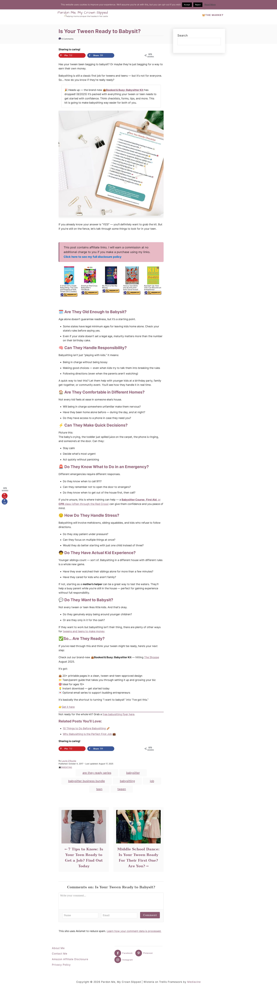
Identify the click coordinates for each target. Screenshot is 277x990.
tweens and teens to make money (83, 631)
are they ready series (97, 772)
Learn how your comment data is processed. (134, 931)
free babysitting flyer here (118, 714)
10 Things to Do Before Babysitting (84, 728)
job (152, 781)
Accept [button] (187, 4)
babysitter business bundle (86, 781)
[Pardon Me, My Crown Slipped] (84, 12)
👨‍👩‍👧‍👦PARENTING (65, 767)
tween (121, 789)
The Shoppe (151, 657)
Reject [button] (198, 4)
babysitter (133, 772)
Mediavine (194, 981)
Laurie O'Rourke (68, 761)
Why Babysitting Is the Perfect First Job (87, 734)
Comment (150, 915)
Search (182, 35)
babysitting (127, 781)
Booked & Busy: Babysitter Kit (124, 89)
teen (99, 789)
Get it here (68, 706)
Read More (210, 4)
